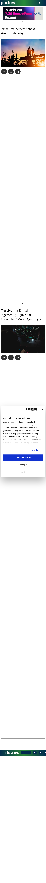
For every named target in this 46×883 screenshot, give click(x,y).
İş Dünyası (25, 21)
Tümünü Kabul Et (23, 458)
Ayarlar (35, 450)
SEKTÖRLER (15, 21)
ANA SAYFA (5, 21)
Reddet (23, 472)
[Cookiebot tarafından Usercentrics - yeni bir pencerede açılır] (27, 409)
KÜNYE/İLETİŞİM (25, 880)
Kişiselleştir (22, 465)
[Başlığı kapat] (42, 409)
